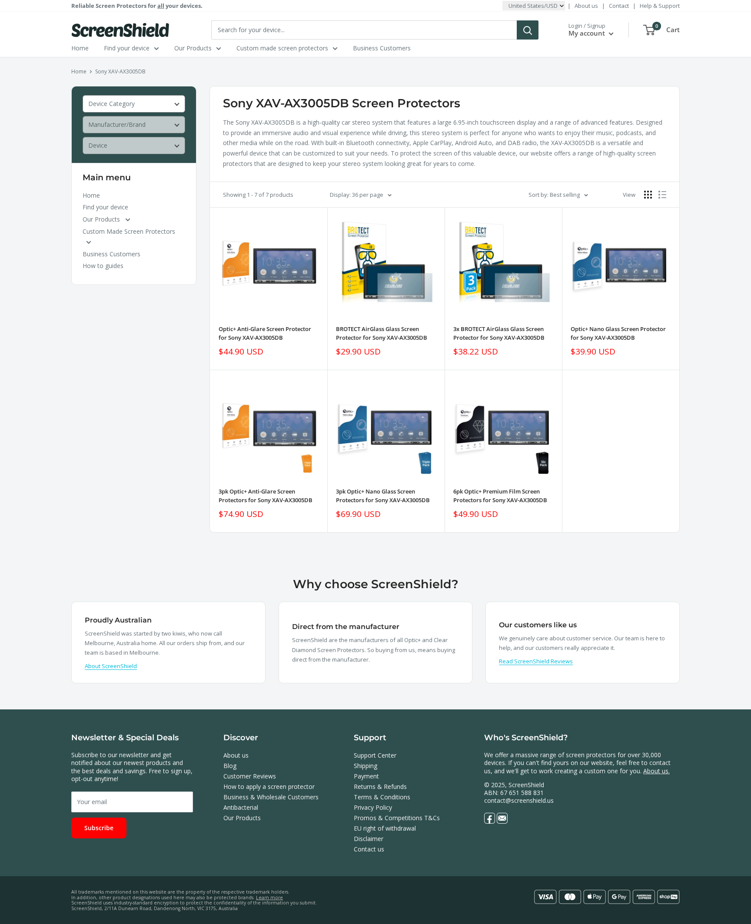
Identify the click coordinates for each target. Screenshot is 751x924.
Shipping (365, 766)
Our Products (193, 48)
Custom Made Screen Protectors (129, 231)
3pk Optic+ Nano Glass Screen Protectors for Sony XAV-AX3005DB (383, 495)
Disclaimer (368, 839)
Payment (366, 776)
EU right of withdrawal (385, 828)
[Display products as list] (662, 195)
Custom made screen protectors (282, 48)
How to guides (103, 266)
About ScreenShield (111, 666)
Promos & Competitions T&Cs (397, 818)
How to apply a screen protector (269, 786)
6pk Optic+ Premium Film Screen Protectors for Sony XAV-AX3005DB (500, 495)
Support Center (375, 755)
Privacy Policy (373, 807)
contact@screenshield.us (519, 800)
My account (587, 33)
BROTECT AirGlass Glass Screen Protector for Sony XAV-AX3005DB (381, 333)
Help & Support (660, 6)
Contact (619, 6)
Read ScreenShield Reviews (536, 661)
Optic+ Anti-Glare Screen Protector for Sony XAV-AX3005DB (265, 333)
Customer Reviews (249, 776)
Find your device (127, 48)
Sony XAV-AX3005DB (120, 71)
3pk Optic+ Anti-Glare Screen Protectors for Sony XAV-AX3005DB (265, 495)
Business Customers (382, 48)
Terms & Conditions (382, 797)
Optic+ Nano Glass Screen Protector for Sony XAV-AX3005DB (618, 333)
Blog (229, 766)
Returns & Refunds (380, 786)
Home (80, 48)
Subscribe (98, 828)
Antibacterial (240, 807)
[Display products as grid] (648, 195)
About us (586, 6)
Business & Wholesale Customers (271, 797)
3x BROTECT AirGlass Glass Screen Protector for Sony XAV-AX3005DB (499, 333)
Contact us (369, 849)
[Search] (527, 30)
